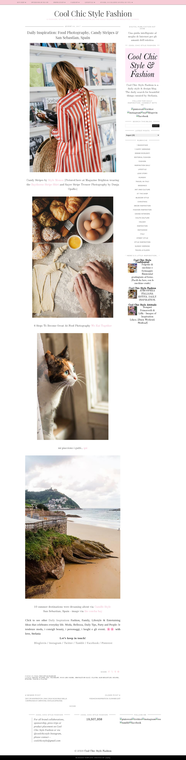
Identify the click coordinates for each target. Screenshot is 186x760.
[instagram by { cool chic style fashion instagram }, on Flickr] (134, 113)
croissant (54, 677)
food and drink (67, 677)
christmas (142, 202)
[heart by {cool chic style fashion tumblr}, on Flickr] (152, 113)
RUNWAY (142, 177)
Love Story (142, 173)
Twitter (68, 643)
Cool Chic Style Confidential (142, 261)
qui (85, 448)
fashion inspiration (142, 210)
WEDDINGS (142, 185)
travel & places (40, 679)
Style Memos (56, 180)
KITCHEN (20, 2)
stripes (28, 679)
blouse (42, 677)
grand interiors (142, 214)
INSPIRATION (59, 2)
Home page (7, 2)
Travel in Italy (142, 181)
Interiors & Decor (39, 2)
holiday (142, 222)
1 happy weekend (142, 149)
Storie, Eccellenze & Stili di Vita (115, 2)
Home (73, 706)
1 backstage (142, 145)
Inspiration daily (82, 677)
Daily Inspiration (58, 620)
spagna (116, 677)
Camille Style (102, 607)
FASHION (74, 2)
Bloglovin (40, 643)
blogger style (142, 198)
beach (35, 677)
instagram (142, 230)
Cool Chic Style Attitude (142, 305)
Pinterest (106, 643)
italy (142, 234)
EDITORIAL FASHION (142, 157)
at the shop (142, 194)
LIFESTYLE (89, 2)
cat (47, 677)
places (94, 677)
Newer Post (46, 698)
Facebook (93, 643)
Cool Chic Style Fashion (93, 13)
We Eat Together (101, 325)
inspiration (142, 226)
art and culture (142, 189)
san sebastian (105, 677)
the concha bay (93, 611)
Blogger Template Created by (93, 757)
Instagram (55, 643)
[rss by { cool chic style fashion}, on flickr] (143, 113)
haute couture (142, 218)
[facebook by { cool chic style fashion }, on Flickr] (142, 116)
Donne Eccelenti (142, 153)
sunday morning (142, 246)
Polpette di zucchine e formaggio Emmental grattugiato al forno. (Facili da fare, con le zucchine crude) (142, 274)
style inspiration (142, 242)
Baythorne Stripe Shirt (45, 184)
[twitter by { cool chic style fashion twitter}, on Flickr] (148, 109)
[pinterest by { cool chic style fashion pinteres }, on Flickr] (137, 109)
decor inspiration (142, 206)
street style (142, 238)
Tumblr (79, 643)
